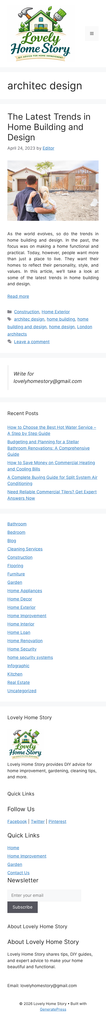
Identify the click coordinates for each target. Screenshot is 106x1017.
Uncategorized (21, 690)
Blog (11, 540)
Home (13, 847)
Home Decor (19, 599)
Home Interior (20, 624)
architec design (29, 319)
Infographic (18, 665)
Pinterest (57, 821)
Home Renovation (25, 640)
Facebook (17, 821)
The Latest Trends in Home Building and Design (48, 126)
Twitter (38, 821)
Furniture (16, 574)
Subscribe (23, 907)
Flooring (15, 565)
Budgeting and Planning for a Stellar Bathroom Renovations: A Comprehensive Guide (48, 448)
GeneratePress (53, 1009)
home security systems (30, 657)
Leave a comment (32, 341)
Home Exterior (56, 311)
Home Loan (18, 632)
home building (61, 319)
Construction (26, 311)
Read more (18, 296)
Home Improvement (26, 615)
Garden (14, 582)
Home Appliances (24, 590)
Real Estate (18, 682)
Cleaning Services (25, 549)
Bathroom (17, 524)
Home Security (21, 649)
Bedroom (16, 532)
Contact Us (18, 872)
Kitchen (14, 674)
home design (62, 326)
